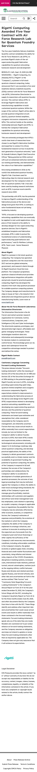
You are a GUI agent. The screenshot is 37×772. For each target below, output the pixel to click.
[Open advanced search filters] (28, 18)
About (9, 760)
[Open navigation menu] (4, 18)
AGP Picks (5, 3)
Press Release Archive (22, 760)
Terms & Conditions (27, 764)
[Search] (24, 18)
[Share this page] (34, 18)
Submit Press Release (10, 764)
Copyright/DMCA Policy (12, 769)
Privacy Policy (28, 769)
